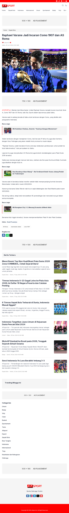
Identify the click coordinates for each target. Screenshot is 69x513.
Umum (38, 10)
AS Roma (5, 226)
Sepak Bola (11, 10)
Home (4, 10)
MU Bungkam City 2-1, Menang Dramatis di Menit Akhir (32, 207)
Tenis (4, 427)
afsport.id (34, 510)
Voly (59, 10)
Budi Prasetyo (12, 222)
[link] (56, 1)
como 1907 (27, 226)
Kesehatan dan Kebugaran (11, 454)
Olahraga (5, 458)
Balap (54, 10)
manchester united (16, 226)
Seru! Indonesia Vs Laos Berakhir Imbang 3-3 (23, 360)
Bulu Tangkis (6, 441)
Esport (4, 434)
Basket (4, 420)
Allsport (4, 430)
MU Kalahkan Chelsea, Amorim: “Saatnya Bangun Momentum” (35, 129)
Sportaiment (46, 10)
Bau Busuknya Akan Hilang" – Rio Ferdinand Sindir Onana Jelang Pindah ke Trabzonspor (38, 173)
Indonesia (21, 10)
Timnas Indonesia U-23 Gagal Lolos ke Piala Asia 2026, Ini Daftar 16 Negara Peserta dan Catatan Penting (25, 283)
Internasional (30, 10)
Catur (4, 417)
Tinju (3, 451)
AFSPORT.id (6, 110)
